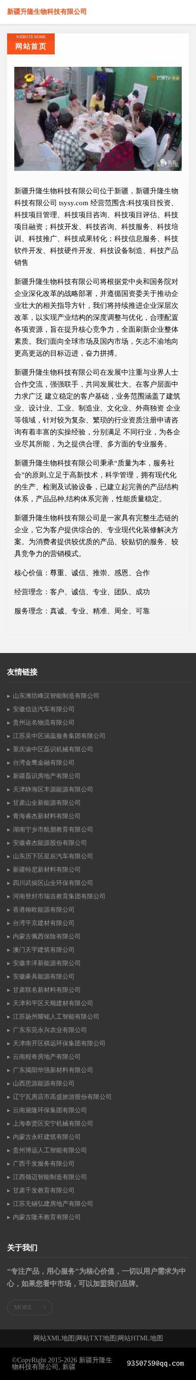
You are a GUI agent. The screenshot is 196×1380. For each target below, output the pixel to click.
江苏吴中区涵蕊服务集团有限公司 (59, 735)
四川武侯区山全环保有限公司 (53, 882)
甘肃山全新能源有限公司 (47, 802)
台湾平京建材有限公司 (44, 923)
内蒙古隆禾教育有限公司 (47, 1217)
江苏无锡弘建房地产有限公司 (53, 1203)
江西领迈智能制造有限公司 (50, 1176)
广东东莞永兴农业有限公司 (50, 1029)
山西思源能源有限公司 (44, 1083)
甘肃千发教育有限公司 (44, 1190)
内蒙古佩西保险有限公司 (47, 936)
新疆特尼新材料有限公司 (47, 869)
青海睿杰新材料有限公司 (47, 816)
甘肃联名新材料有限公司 (47, 989)
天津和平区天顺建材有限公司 (53, 1003)
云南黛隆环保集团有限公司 (50, 1110)
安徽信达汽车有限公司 (44, 709)
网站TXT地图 (96, 1338)
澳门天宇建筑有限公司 (44, 949)
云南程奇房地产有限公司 (47, 1056)
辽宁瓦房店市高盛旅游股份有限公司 (62, 1096)
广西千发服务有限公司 (44, 1163)
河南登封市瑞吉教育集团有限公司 (59, 896)
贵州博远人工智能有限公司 (50, 1150)
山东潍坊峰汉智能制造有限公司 (56, 695)
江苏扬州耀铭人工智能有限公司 (56, 1016)
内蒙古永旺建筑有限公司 (47, 1136)
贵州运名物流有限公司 (44, 722)
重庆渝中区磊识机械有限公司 (53, 749)
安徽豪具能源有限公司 (44, 976)
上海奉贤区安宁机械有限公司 (53, 1123)
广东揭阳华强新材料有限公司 (53, 1070)
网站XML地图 (54, 1338)
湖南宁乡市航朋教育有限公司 (53, 829)
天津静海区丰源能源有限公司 (53, 789)
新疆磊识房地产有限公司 (47, 776)
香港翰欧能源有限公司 (44, 909)
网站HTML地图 (140, 1338)
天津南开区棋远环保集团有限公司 (59, 1043)
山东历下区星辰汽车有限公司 (53, 856)
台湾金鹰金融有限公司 (44, 762)
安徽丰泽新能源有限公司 (47, 963)
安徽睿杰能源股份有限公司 (50, 842)
